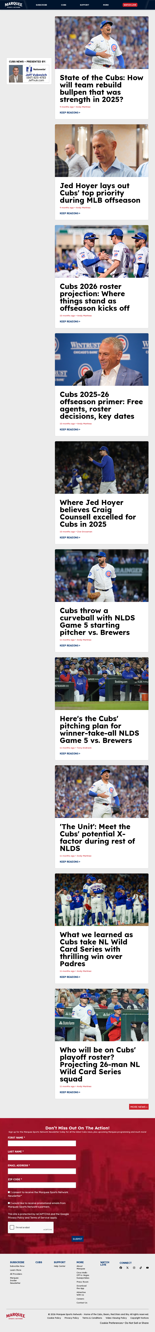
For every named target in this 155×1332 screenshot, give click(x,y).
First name (16, 1137)
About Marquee (81, 1267)
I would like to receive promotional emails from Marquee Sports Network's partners (37, 1205)
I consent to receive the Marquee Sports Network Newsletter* (38, 1194)
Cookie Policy (54, 1318)
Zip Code (15, 1179)
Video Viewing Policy (116, 1318)
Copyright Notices (139, 1318)
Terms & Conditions (92, 1318)
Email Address (19, 1165)
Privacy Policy (71, 1318)
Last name (16, 1151)
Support (84, 5)
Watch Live (130, 5)
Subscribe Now (17, 1266)
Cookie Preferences (111, 1322)
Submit (77, 1238)
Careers (80, 1299)
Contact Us (82, 1302)
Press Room (82, 1282)
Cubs (63, 5)
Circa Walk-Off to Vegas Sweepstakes (83, 1275)
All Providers (16, 1274)
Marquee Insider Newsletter (15, 1280)
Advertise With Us (81, 1293)
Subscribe (41, 5)
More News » (138, 1106)
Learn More (15, 1270)
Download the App (81, 1286)
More (106, 5)
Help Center (59, 1266)
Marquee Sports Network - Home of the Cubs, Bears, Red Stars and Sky (92, 1314)
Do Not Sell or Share (137, 1322)
